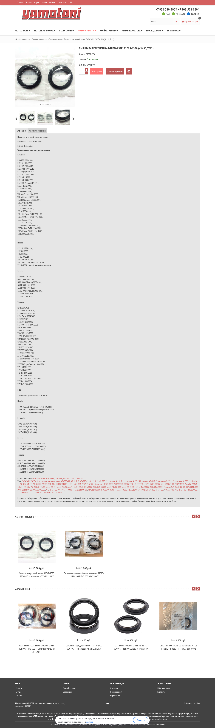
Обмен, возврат (116, 691)
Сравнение (67, 691)
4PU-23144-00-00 (52, 489)
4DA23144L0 (145, 489)
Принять (141, 720)
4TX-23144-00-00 (80, 489)
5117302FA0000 (99, 486)
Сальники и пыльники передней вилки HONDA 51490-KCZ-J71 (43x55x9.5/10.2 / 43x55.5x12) (37, 648)
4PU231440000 (66, 489)
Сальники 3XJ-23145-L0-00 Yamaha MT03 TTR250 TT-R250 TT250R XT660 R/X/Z (178, 647)
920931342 (159, 484)
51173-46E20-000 (142, 486)
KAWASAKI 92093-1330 (31, 481)
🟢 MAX (166, 13)
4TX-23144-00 (22, 492)
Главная (20, 2)
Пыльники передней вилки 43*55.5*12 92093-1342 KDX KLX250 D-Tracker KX (131, 647)
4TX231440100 (121, 489)
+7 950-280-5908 (166, 9)
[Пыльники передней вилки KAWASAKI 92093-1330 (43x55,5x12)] (27, 117)
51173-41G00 (39, 486)
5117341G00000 (128, 486)
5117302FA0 (28, 486)
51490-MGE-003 (48, 484)
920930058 (118, 484)
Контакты (62, 2)
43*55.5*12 (75, 481)
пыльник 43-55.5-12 (149, 481)
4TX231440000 (94, 489)
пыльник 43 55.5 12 (182, 481)
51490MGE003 (61, 484)
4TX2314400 (34, 492)
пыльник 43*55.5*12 (133, 481)
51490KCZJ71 (35, 484)
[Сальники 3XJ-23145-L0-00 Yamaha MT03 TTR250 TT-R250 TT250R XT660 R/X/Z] (178, 616)
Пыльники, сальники (39, 39)
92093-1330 (128, 484)
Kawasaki (98, 484)
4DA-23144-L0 (133, 489)
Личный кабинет (49, 2)
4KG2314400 (169, 489)
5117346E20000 (156, 486)
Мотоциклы (22, 30)
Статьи (18, 691)
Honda (194, 481)
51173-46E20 (62, 486)
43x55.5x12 (65, 481)
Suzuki (188, 484)
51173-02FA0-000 (85, 486)
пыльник (44, 481)
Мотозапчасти (86, 30)
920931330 (139, 484)
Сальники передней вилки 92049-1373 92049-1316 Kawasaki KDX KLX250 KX (36, 575)
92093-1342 (149, 484)
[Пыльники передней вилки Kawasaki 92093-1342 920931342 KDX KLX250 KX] (83, 544)
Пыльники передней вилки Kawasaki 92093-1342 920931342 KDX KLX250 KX (84, 575)
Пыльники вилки (55, 39)
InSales (197, 703)
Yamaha (167, 486)
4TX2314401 (57, 492)
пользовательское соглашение (143, 724)
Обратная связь (163, 688)
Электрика (173, 30)
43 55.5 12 (103, 481)
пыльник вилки (54, 481)
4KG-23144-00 (157, 489)
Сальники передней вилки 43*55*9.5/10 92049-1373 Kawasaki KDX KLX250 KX (84, 647)
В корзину (97, 71)
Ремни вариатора (131, 30)
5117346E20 (72, 486)
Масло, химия (154, 30)
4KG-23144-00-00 (25, 489)
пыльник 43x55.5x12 (116, 481)
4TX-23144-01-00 (107, 489)
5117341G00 (50, 486)
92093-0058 (108, 484)
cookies (89, 721)
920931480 (179, 484)
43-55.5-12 (84, 481)
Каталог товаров (32, 2)
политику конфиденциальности (117, 724)
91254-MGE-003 (74, 484)
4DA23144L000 (192, 486)
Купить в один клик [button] (115, 71)
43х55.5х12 (94, 481)
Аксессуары (65, 30)
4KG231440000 (39, 489)
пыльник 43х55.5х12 (166, 481)
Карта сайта (115, 695)
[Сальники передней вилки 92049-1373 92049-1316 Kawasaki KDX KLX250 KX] (36, 544)
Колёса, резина (108, 30)
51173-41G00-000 (114, 486)
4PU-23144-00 (180, 489)
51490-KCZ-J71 (23, 484)
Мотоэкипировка (44, 30)
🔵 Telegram (193, 13)
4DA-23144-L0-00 (178, 486)
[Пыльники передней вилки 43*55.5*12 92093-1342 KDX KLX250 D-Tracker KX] (131, 616)
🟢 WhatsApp (178, 13)
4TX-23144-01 (45, 492)
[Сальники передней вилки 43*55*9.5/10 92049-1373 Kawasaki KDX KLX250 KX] (83, 616)
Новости (18, 688)
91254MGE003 (87, 484)
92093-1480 (169, 484)
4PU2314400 (192, 489)
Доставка (114, 688)
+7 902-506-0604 (188, 9)
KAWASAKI (80, 478)
